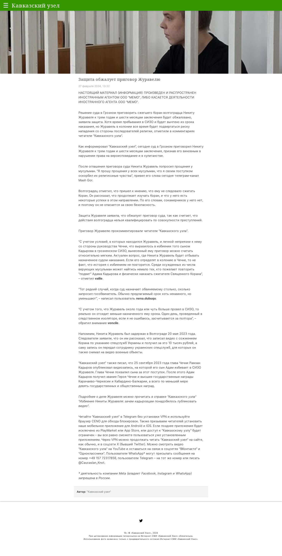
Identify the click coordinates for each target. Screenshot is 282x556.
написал (107, 298)
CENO (96, 421)
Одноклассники (91, 453)
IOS (148, 426)
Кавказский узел (122, 146)
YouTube (119, 449)
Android (136, 426)
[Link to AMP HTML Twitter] (141, 521)
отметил (87, 278)
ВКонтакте (188, 449)
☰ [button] (6, 5)
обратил (84, 323)
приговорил (182, 146)
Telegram (130, 416)
